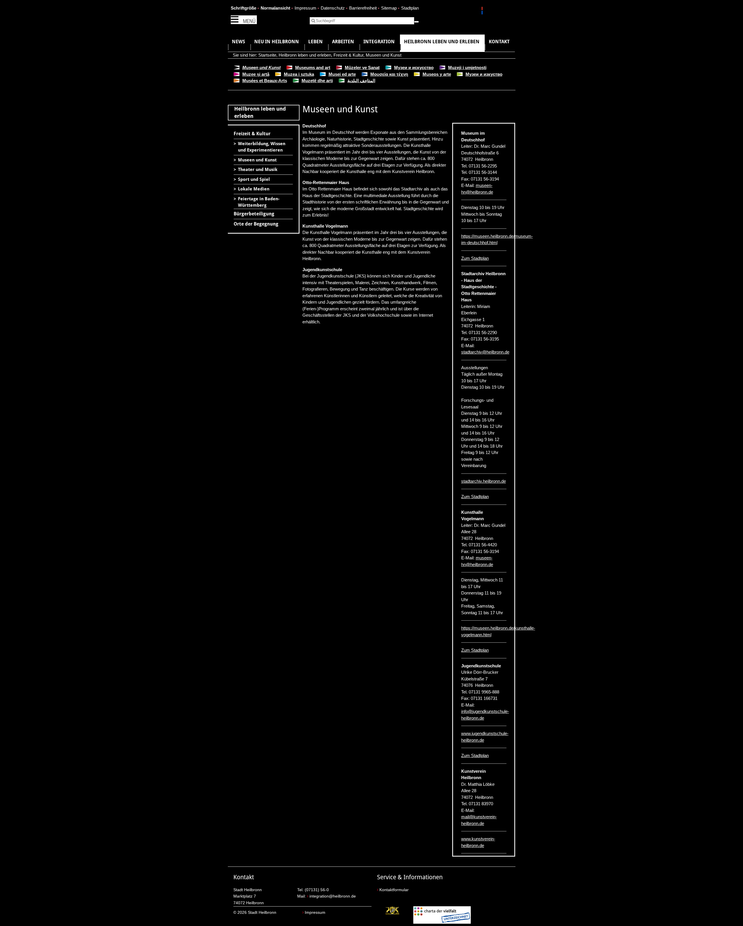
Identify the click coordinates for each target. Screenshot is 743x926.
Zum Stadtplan (475, 258)
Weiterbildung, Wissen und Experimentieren (261, 147)
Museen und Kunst (383, 55)
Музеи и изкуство (484, 74)
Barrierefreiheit (363, 8)
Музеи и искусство (414, 67)
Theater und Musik (257, 169)
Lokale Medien (253, 189)
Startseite (267, 55)
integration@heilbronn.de (332, 896)
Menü (249, 21)
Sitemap (389, 8)
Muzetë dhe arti (317, 80)
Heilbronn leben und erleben (305, 55)
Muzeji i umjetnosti (467, 67)
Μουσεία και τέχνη (389, 74)
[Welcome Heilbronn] (483, 11)
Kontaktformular (394, 890)
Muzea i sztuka (299, 74)
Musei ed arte (342, 74)
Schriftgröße (243, 8)
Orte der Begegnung (256, 224)
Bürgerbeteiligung (254, 214)
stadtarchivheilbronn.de (485, 351)
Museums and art (312, 67)
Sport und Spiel (254, 179)
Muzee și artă (255, 74)
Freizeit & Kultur (348, 55)
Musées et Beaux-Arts (264, 80)
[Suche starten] (416, 22)
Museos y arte (437, 74)
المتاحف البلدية (361, 80)
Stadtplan (410, 8)
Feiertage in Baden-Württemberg (258, 202)
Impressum (305, 8)
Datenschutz (333, 8)
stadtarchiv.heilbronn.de (483, 481)
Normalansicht (275, 8)
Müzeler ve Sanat (362, 67)
